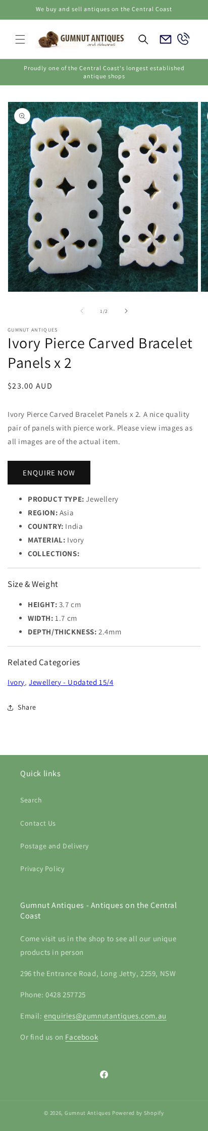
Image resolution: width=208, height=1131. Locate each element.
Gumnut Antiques (88, 1112)
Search (31, 799)
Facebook (81, 1037)
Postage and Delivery (54, 845)
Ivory (16, 682)
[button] (20, 39)
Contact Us (38, 823)
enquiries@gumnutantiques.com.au (105, 1015)
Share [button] (27, 707)
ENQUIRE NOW (49, 472)
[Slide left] (82, 311)
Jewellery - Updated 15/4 (71, 682)
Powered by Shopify (138, 1112)
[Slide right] (126, 311)
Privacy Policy (42, 868)
